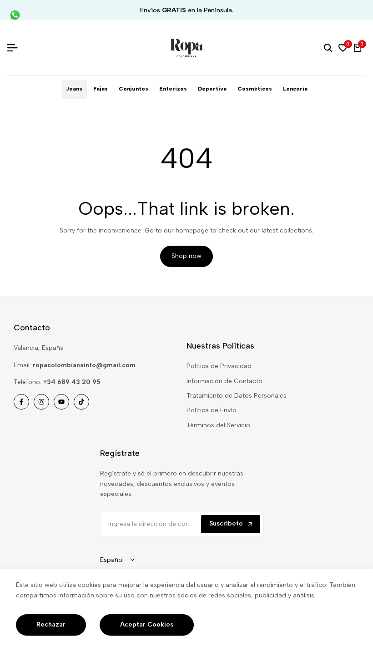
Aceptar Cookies (146, 624)
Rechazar (51, 624)
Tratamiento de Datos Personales (236, 395)
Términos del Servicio (218, 425)
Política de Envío (211, 410)
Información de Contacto (224, 381)
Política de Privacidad (219, 366)
